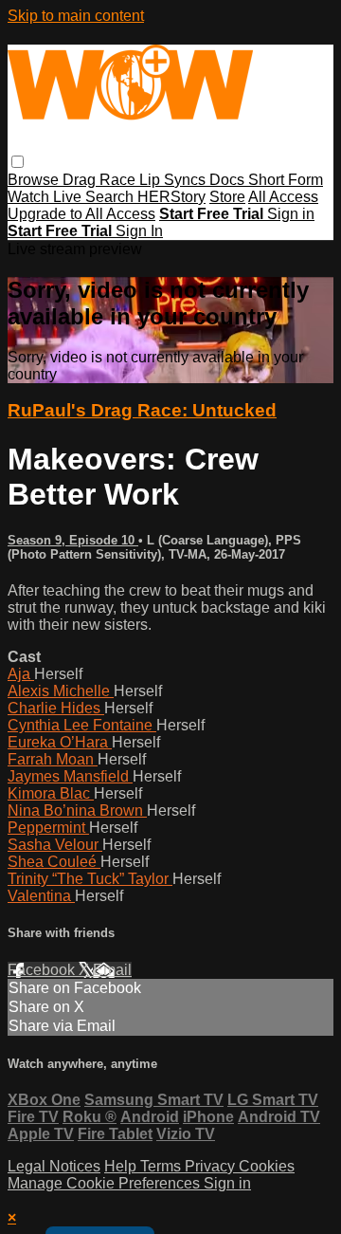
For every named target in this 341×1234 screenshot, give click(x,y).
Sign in (290, 214)
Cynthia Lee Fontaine (82, 725)
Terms (162, 1166)
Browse (35, 180)
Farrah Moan (53, 759)
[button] (17, 162)
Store (227, 197)
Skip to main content (76, 16)
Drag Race (101, 180)
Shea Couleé (54, 862)
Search (111, 197)
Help (122, 1166)
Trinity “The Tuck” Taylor (90, 879)
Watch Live (46, 197)
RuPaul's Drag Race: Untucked (142, 410)
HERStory (171, 197)
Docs (228, 180)
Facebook (43, 970)
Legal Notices (54, 1166)
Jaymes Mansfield (70, 776)
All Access (283, 197)
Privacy (212, 1166)
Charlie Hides (56, 708)
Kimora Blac (51, 793)
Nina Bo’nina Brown (77, 810)
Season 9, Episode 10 (73, 540)
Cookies (267, 1166)
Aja (21, 674)
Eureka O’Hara (60, 742)
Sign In (139, 231)
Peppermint (48, 828)
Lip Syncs (174, 180)
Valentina (41, 896)
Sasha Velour (55, 845)
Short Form (285, 180)
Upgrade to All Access (81, 214)
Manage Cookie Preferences (106, 1183)
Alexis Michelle (61, 691)
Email (112, 970)
